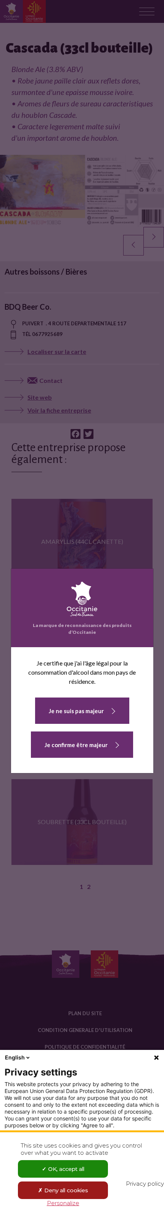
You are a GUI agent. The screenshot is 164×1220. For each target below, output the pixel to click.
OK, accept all (65, 1168)
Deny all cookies (65, 1190)
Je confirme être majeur (76, 744)
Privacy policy (145, 1183)
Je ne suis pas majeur (76, 710)
